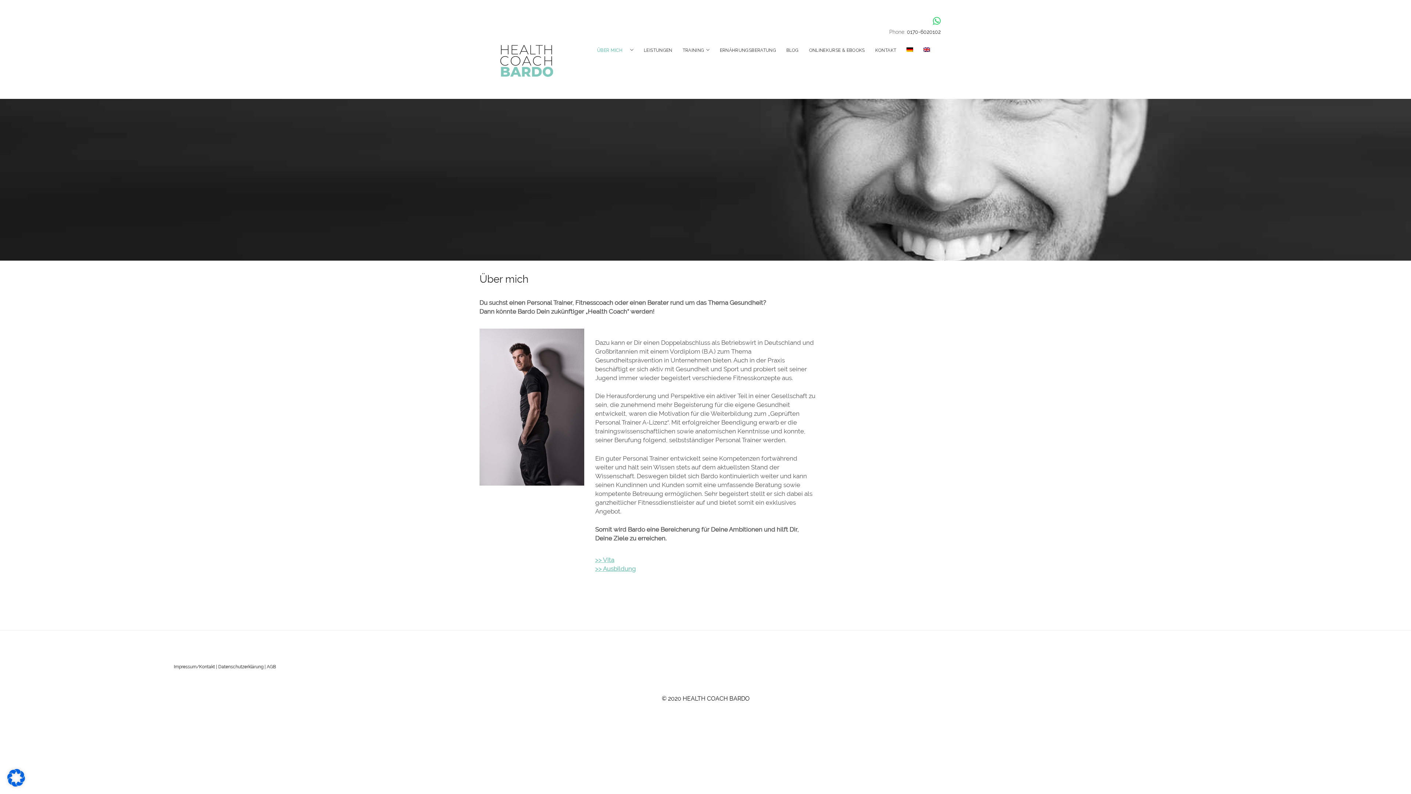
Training (693, 50)
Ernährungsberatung (748, 50)
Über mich (609, 50)
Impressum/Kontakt (194, 666)
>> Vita (604, 560)
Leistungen (658, 50)
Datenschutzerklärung (240, 666)
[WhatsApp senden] (937, 20)
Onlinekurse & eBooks (837, 50)
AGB (271, 666)
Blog (792, 50)
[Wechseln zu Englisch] (926, 49)
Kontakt (886, 50)
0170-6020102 (924, 32)
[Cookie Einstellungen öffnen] (16, 784)
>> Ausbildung (615, 568)
